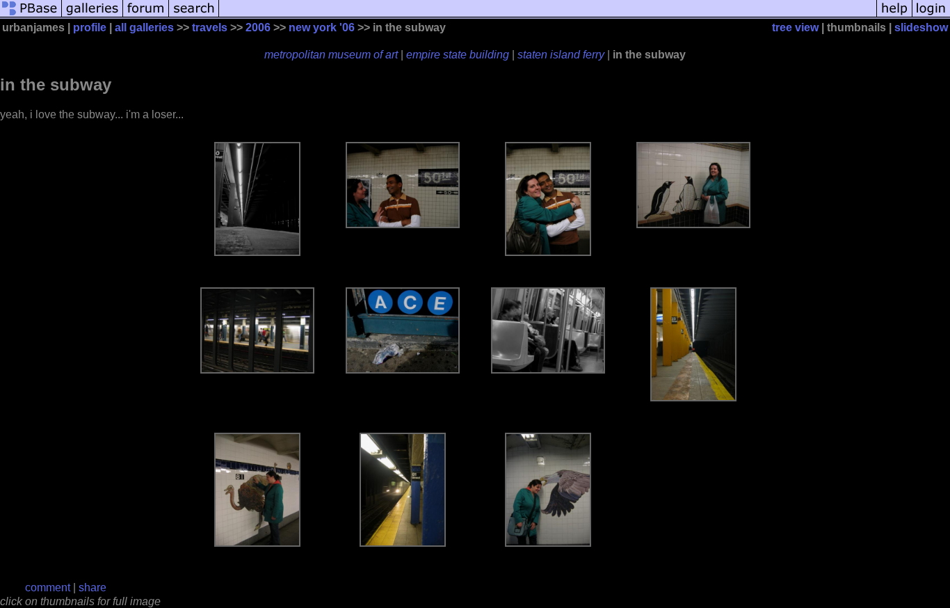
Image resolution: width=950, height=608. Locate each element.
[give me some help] (894, 16)
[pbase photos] (31, 16)
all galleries (144, 27)
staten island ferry (560, 55)
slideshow (921, 27)
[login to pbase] (931, 16)
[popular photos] (547, 16)
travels (209, 27)
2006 (258, 27)
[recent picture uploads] (92, 16)
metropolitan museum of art (331, 55)
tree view (795, 27)
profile (89, 27)
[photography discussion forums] (146, 16)
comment (47, 587)
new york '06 (322, 27)
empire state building (457, 55)
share (92, 587)
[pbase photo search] (194, 16)
